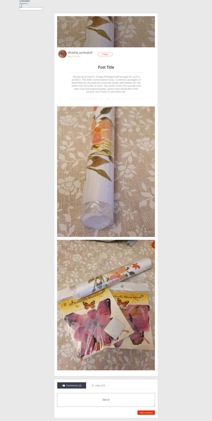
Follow (105, 54)
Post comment (146, 412)
